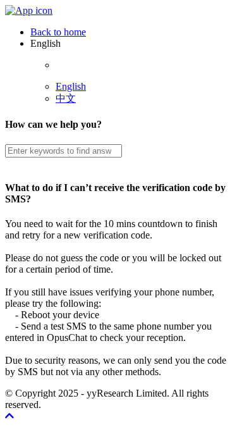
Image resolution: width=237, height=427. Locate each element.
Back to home (58, 32)
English (71, 86)
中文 (66, 98)
